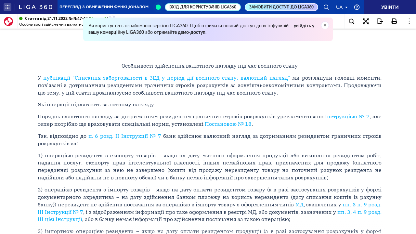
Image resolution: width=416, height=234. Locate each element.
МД (299, 204)
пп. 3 (343, 212)
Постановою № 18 (228, 124)
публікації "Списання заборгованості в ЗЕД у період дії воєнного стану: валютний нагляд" (166, 77)
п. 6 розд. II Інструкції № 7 (125, 136)
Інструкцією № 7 (347, 116)
